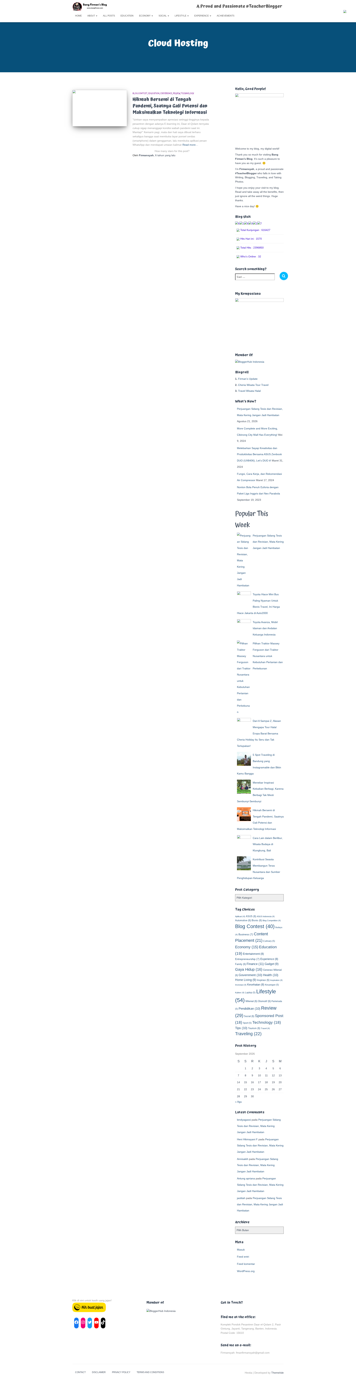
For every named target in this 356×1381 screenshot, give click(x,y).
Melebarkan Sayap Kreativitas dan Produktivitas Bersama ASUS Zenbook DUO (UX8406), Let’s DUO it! (259, 454)
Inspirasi (263, 980)
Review (176, 93)
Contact (80, 1372)
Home (78, 15)
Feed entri (243, 1256)
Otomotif (264, 1001)
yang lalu (165, 155)
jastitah (241, 1198)
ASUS (251, 916)
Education (127, 15)
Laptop (250, 992)
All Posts (109, 15)
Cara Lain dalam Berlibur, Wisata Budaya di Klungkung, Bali (268, 844)
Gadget (271, 964)
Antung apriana (246, 1178)
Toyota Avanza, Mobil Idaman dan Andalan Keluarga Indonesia (265, 628)
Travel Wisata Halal (249, 390)
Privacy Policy (121, 1372)
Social (163, 15)
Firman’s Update (248, 378)
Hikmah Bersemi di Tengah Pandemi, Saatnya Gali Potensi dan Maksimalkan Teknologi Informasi (170, 106)
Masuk (241, 1249)
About (91, 15)
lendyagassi (244, 1119)
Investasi (240, 985)
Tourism (254, 1028)
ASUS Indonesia (266, 916)
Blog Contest (140, 93)
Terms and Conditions (150, 1372)
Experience (201, 15)
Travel (265, 1028)
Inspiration (276, 980)
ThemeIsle (277, 1372)
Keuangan (272, 984)
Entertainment (253, 953)
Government (250, 975)
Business (245, 934)
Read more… (190, 144)
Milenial (251, 1001)
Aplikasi (240, 916)
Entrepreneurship (247, 959)
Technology (187, 93)
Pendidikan (249, 1008)
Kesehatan (255, 984)
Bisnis (257, 920)
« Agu (238, 1101)
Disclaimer (99, 1372)
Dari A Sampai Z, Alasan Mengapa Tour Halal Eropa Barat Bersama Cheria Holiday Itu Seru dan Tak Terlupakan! (259, 733)
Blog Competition (272, 920)
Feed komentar (246, 1263)
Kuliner (239, 992)
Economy (145, 15)
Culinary (269, 941)
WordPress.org (246, 1271)
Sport (247, 1023)
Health (270, 975)
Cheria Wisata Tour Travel (253, 384)
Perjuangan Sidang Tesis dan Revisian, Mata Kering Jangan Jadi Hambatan (268, 541)
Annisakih (242, 1159)
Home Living (245, 979)
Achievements (225, 15)
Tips (241, 1028)
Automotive (243, 920)
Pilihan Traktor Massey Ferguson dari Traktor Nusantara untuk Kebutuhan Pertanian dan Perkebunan (268, 656)
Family (240, 964)
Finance (255, 964)
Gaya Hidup (248, 969)
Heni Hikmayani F (247, 1139)
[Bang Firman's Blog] (90, 6)
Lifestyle (181, 15)
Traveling (248, 1033)
